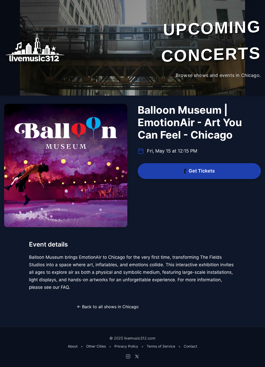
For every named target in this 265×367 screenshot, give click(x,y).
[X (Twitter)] (137, 356)
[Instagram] (128, 356)
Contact (190, 346)
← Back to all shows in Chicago (108, 306)
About (73, 346)
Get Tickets (202, 171)
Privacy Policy (126, 346)
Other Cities (96, 346)
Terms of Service (161, 346)
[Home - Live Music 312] (34, 47)
